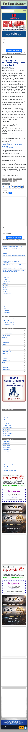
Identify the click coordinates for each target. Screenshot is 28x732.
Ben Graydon (6, 419)
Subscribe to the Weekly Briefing (14, 50)
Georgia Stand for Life (7, 181)
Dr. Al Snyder (6, 431)
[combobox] (8, 11)
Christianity (6, 367)
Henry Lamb (6, 451)
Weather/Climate (7, 304)
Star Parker (6, 468)
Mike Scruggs (6, 337)
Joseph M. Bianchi (7, 415)
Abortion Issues (7, 312)
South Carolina (7, 335)
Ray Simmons (6, 421)
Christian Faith (7, 369)
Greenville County (7, 351)
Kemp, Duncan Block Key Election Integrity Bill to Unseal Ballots (14, 255)
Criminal (5, 289)
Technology (6, 302)
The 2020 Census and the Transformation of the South (12, 268)
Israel (5, 362)
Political (5, 279)
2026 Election (6, 342)
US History (6, 371)
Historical (6, 291)
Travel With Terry (7, 320)
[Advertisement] (14, 211)
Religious (6, 283)
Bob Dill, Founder (7, 403)
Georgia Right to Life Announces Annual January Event (12, 246)
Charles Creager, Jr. (7, 417)
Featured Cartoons (7, 306)
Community (6, 285)
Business (5, 295)
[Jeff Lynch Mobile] (14, 25)
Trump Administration (8, 333)
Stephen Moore (7, 466)
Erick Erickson (6, 455)
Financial (5, 297)
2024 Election (6, 277)
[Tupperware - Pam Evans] (14, 495)
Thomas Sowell (7, 443)
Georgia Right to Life (17, 178)
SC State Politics (7, 281)
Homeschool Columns (8, 427)
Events (10, 178)
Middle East (6, 346)
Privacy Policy (17, 52)
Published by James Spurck (9, 324)
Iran (5, 344)
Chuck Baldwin (7, 447)
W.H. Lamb (6, 353)
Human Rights (6, 310)
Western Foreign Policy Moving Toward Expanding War (12, 273)
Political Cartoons (7, 330)
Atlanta (15, 181)
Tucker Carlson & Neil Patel (9, 464)
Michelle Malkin (7, 449)
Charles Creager (7, 349)
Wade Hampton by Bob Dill (9, 318)
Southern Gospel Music (8, 433)
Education (6, 287)
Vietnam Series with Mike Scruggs (10, 322)
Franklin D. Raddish (7, 425)
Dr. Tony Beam (6, 423)
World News (6, 308)
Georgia (4, 178)
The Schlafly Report (7, 445)
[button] (3, 187)
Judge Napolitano (7, 457)
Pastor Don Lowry (7, 435)
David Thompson (7, 429)
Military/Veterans (7, 293)
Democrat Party (7, 365)
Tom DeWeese (6, 462)
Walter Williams (7, 441)
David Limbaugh (7, 460)
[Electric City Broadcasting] (14, 518)
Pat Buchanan (6, 453)
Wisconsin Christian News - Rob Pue (10, 470)
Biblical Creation (7, 360)
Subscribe (21, 727)
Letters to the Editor (7, 405)
